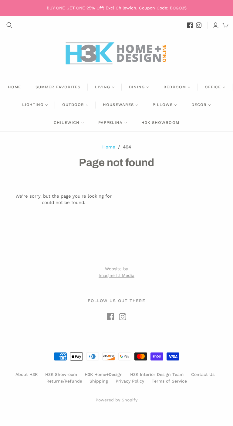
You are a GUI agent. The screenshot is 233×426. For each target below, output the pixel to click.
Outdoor (73, 104)
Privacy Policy (130, 381)
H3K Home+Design (104, 374)
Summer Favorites (57, 87)
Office (213, 87)
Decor (199, 104)
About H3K (26, 374)
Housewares (118, 104)
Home (14, 87)
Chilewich (66, 122)
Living (102, 87)
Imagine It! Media (116, 275)
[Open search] (9, 25)
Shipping (98, 381)
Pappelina (110, 122)
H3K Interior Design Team (157, 374)
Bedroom (175, 87)
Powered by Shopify (116, 399)
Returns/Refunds (64, 381)
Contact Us (202, 374)
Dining (137, 87)
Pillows (163, 104)
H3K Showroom (160, 122)
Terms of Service (169, 381)
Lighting (32, 104)
